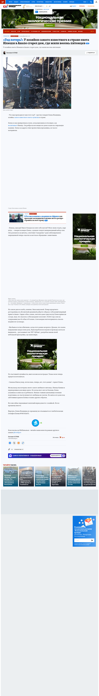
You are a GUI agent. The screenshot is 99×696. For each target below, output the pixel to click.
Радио (74, 6)
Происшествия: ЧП (18, 449)
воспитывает (12, 125)
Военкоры (63, 31)
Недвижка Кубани (46, 31)
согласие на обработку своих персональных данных (82, 544)
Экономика (57, 2)
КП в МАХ (80, 31)
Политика (40, 2)
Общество (48, 2)
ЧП (12, 449)
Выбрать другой (43, 11)
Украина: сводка (72, 31)
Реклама (82, 6)
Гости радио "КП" (35, 31)
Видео (16, 2)
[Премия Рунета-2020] (26, 6)
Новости (13, 31)
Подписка (91, 6)
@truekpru (17, 432)
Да (36, 11)
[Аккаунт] (96, 2)
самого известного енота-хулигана (26, 117)
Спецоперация (25, 2)
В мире (65, 2)
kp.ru (63, 437)
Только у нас (55, 31)
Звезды (71, 2)
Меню (2, 2)
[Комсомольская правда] (12, 6)
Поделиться (91, 52)
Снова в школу (25, 31)
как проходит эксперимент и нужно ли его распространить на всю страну (43, 218)
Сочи (33, 2)
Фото (10, 2)
